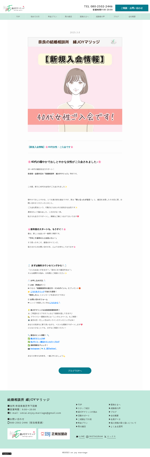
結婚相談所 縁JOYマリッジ (28, 399)
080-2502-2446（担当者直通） (27, 422)
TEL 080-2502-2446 (98, 6)
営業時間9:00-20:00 (103, 10)
